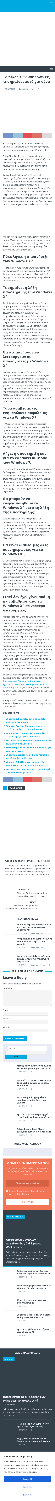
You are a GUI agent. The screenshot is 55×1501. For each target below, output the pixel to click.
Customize (27, 1487)
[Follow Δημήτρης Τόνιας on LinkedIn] (36, 879)
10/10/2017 (23, 1106)
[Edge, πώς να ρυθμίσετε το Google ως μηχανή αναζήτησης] (9, 1441)
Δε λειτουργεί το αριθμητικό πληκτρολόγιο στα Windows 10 (33, 1272)
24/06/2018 (23, 1277)
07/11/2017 (23, 1089)
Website (7, 1027)
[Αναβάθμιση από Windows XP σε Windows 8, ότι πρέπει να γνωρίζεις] (9, 943)
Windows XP (16, 788)
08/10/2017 (23, 1120)
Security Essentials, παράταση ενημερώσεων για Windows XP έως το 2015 (33, 959)
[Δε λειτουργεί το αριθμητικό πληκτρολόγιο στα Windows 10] (9, 1274)
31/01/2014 (23, 965)
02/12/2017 (23, 1444)
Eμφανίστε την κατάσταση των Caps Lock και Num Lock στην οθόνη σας (34, 1083)
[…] (19, 1261)
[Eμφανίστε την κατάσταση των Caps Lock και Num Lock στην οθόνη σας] (9, 1083)
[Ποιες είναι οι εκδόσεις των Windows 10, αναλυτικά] (27, 1375)
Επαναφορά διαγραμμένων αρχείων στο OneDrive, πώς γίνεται (32, 1100)
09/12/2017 (23, 1291)
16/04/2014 (10, 89)
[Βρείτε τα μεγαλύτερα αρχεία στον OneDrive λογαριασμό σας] (9, 1117)
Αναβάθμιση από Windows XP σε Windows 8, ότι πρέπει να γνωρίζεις (34, 941)
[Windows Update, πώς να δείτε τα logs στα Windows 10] (9, 1318)
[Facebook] (16, 9)
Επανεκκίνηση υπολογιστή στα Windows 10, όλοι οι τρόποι (34, 1287)
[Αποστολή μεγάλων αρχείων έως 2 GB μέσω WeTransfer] (27, 1225)
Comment (7, 988)
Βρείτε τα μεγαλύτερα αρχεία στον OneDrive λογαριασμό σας (34, 1115)
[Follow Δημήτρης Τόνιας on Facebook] (22, 879)
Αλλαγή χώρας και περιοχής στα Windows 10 (32, 1301)
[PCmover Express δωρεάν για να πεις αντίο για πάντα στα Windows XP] (9, 926)
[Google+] (27, 9)
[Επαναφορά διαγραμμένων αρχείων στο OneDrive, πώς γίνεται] (9, 1100)
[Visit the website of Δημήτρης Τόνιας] (18, 879)
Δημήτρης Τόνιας (26, 89)
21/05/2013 (23, 947)
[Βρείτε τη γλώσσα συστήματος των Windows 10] (9, 1332)
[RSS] (39, 9)
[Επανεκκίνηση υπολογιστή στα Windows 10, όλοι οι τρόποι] (9, 1288)
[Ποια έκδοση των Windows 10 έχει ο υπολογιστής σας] (9, 1427)
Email (6, 1018)
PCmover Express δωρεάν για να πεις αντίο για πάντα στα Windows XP (34, 927)
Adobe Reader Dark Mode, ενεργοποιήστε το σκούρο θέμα (34, 1130)
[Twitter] (21, 9)
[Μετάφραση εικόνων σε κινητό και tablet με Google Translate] (9, 1068)
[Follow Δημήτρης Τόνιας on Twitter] (26, 879)
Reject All (27, 1494)
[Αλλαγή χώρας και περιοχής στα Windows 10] (9, 1303)
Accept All (27, 1479)
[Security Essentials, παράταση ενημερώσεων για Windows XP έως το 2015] (9, 959)
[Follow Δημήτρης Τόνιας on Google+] (31, 879)
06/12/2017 (23, 1306)
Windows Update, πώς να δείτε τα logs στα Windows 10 (33, 1316)
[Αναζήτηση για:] (27, 1048)
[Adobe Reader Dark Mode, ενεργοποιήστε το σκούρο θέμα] (9, 1132)
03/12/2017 (10, 1404)
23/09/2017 (23, 1135)
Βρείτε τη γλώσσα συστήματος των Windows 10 (34, 1330)
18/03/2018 (23, 1072)
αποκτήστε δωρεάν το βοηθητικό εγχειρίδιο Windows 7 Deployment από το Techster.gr (25, 684)
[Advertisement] (27, 45)
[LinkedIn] (33, 9)
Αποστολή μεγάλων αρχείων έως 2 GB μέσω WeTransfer (23, 1243)
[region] (27, 1476)
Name (6, 1010)
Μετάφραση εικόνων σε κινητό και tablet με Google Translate (34, 1067)
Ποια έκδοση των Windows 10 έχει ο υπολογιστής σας (33, 1425)
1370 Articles (44, 860)
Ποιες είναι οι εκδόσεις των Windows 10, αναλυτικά (24, 1398)
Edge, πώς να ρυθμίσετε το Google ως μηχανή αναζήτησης (33, 1439)
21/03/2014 (23, 933)
